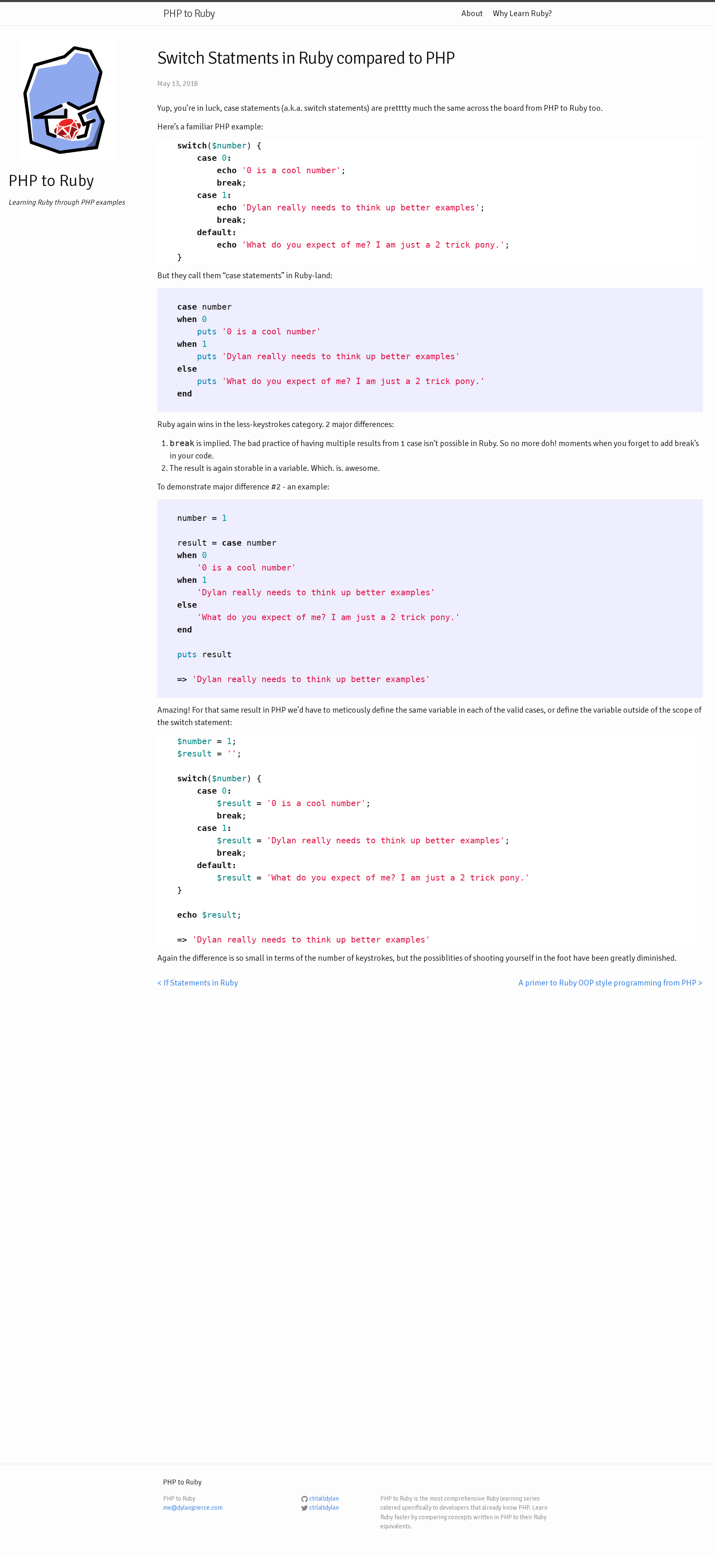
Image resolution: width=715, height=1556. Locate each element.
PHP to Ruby (189, 13)
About (472, 13)
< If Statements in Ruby (197, 983)
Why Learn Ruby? (522, 13)
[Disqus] (430, 1092)
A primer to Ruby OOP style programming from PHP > (610, 983)
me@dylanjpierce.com (193, 1507)
